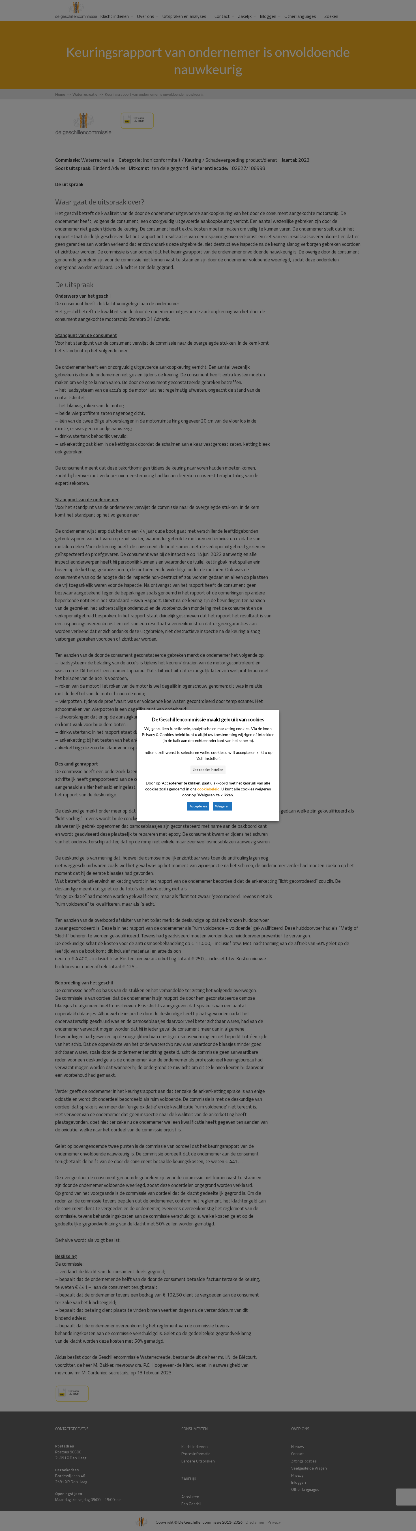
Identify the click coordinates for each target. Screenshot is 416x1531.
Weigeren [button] (222, 806)
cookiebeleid (208, 788)
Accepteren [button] (198, 806)
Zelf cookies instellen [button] (208, 769)
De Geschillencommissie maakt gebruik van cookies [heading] (208, 719)
